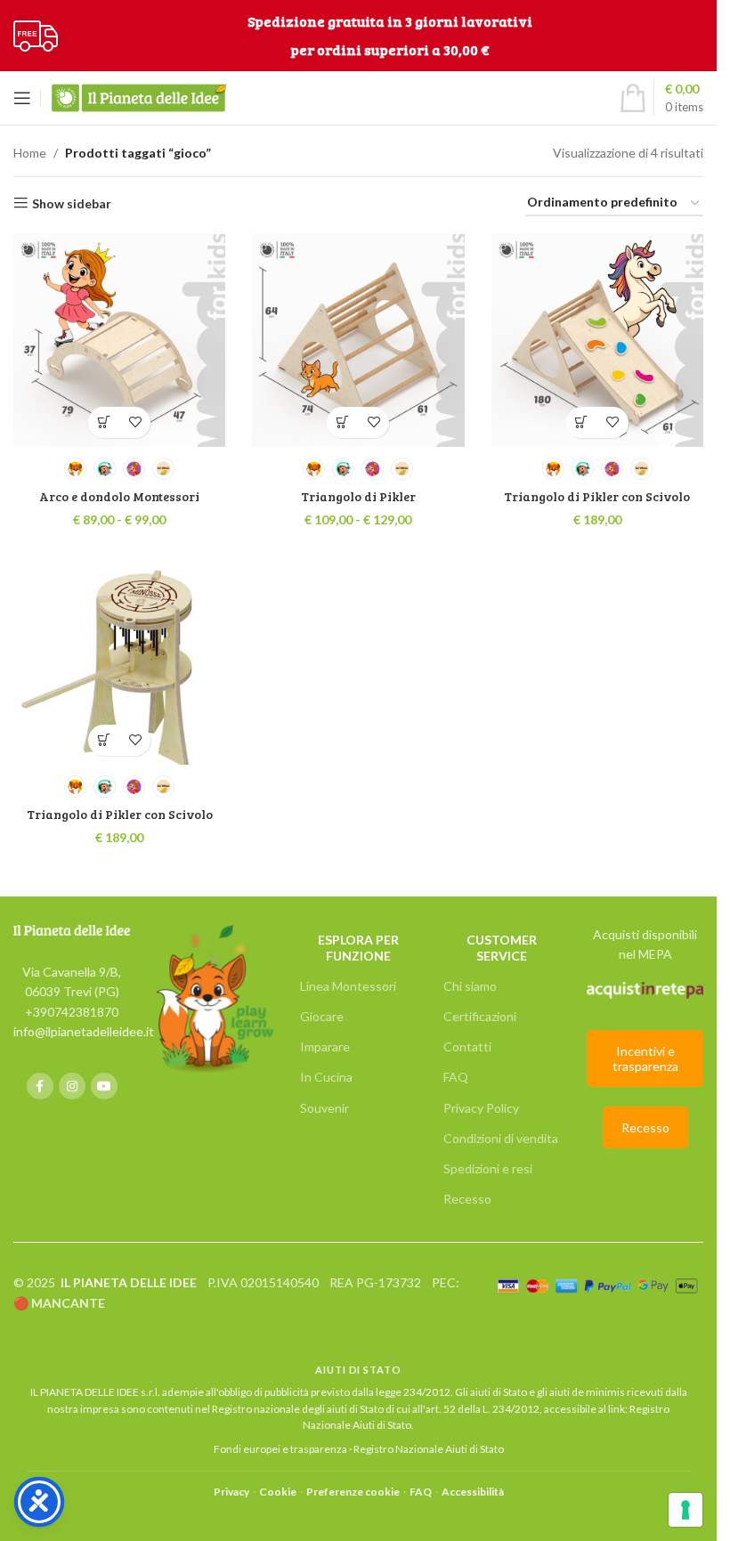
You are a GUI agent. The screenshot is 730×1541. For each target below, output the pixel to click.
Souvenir (324, 1107)
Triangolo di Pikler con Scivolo (597, 496)
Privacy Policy (481, 1107)
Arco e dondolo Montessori (119, 496)
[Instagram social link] (72, 1086)
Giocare (322, 1016)
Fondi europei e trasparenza (280, 1449)
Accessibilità (473, 1491)
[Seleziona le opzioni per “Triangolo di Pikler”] (342, 422)
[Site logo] (35, 34)
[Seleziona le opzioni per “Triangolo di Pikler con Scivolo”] (581, 422)
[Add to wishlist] (134, 422)
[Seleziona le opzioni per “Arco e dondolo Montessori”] (103, 422)
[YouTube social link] (104, 1086)
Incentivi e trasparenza (645, 1058)
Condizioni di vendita (500, 1138)
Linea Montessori (348, 986)
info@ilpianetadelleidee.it (83, 1031)
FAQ (455, 1076)
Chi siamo (470, 986)
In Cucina (326, 1076)
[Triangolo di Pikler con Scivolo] (597, 340)
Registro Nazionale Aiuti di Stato (428, 1449)
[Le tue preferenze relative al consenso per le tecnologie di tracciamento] (685, 1510)
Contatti (467, 1046)
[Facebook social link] (40, 1086)
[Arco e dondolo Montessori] (119, 340)
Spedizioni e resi (487, 1168)
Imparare (325, 1046)
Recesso (467, 1198)
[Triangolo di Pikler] (358, 340)
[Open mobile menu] (22, 98)
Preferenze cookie (353, 1491)
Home (29, 152)
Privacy (231, 1491)
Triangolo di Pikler (358, 496)
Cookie (277, 1491)
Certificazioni (479, 1016)
